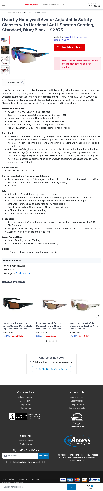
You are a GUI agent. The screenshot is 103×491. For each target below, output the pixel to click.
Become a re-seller (77, 408)
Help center (26, 404)
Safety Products (25, 13)
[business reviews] (25, 416)
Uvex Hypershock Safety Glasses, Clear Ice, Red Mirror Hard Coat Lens (84, 326)
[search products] (71, 487)
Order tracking (77, 401)
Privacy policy (8, 479)
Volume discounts (26, 397)
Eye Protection (41, 13)
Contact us (26, 408)
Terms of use (23, 479)
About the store (26, 441)
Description (13, 82)
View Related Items (71, 47)
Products (11, 13)
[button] (30, 55)
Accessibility (25, 401)
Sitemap (35, 479)
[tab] (13, 82)
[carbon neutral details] (77, 420)
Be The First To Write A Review (53, 369)
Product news (26, 444)
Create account (77, 397)
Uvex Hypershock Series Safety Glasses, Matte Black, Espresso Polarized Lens (17, 326)
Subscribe (43, 455)
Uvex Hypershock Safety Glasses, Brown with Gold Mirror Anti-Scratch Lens (48, 326)
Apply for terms (77, 404)
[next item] (5, 73)
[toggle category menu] (3, 4)
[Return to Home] (3, 13)
